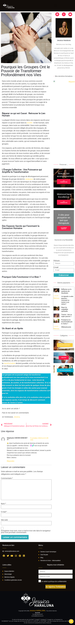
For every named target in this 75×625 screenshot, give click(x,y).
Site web (4, 520)
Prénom (57, 261)
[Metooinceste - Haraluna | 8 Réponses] (56, 328)
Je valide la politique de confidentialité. (54, 581)
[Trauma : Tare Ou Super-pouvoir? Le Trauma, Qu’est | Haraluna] (56, 315)
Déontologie (8, 574)
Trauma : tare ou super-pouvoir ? (66, 315)
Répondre (10, 461)
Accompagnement (65, 370)
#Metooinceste (66, 327)
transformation (9, 363)
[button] (55, 5)
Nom (3, 504)
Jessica (17, 417)
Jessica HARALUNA (37, 611)
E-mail (4, 512)
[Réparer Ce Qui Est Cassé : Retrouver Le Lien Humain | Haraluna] (71, 621)
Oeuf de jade (44, 554)
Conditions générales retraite (13, 580)
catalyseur (29, 179)
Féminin (63, 357)
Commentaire (7, 478)
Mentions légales (9, 577)
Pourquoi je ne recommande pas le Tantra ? (66, 322)
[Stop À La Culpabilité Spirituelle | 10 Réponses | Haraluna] (56, 309)
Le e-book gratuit (64, 228)
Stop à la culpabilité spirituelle (64, 309)
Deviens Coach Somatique (48, 551)
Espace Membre (9, 571)
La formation (63, 181)
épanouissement (64, 345)
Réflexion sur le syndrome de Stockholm (66, 291)
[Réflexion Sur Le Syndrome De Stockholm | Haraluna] (56, 291)
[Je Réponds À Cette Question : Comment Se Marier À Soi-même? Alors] (56, 300)
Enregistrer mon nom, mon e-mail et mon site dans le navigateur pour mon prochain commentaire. (25, 531)
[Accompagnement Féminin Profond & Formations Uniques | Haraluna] (8, 5)
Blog (41, 557)
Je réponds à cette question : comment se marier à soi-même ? (67, 300)
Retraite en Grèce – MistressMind (50, 560)
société (29, 123)
